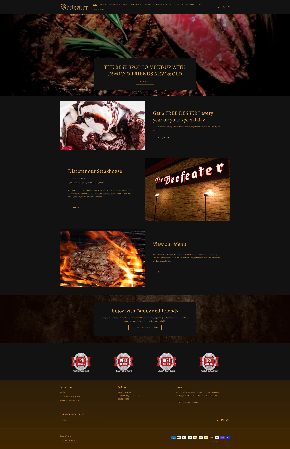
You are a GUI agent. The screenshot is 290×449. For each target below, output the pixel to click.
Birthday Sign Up (163, 137)
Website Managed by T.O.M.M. (71, 396)
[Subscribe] (98, 420)
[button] (218, 7)
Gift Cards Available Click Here (145, 327)
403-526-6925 (123, 399)
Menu (159, 272)
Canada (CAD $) (67, 440)
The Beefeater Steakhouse (223, 442)
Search (62, 393)
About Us (75, 207)
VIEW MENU (145, 82)
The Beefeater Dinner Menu (70, 400)
